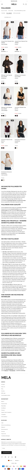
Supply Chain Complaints (6, 412)
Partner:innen (4, 403)
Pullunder (9, 13)
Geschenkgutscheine (5, 395)
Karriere (3, 391)
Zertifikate (3, 408)
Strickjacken (16, 13)
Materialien (3, 405)
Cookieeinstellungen (5, 435)
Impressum (3, 433)
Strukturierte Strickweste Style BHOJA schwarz (20, 141)
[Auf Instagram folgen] (5, 457)
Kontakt (3, 384)
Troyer (3, 13)
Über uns (3, 386)
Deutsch (17, 460)
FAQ (2, 388)
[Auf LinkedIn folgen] (12, 457)
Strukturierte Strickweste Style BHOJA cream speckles (6, 173)
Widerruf (3, 427)
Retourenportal (4, 429)
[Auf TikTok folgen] (8, 457)
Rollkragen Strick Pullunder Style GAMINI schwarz (20, 77)
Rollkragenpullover (19, 10)
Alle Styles (4, 10)
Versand (3, 431)
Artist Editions (4, 416)
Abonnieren (6, 452)
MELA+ (2, 401)
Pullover (10, 10)
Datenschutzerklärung (5, 425)
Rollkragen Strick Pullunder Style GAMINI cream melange (6, 109)
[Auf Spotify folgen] (15, 457)
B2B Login (3, 393)
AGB (2, 422)
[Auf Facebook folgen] (2, 457)
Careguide (3, 414)
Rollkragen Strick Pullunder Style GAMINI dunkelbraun (6, 77)
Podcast (3, 410)
